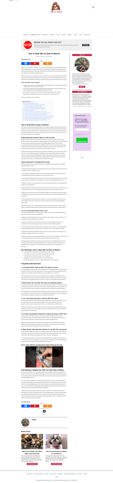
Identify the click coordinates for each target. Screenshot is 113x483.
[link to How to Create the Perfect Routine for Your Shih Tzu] (56, 441)
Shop (81, 34)
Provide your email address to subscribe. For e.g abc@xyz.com (81, 135)
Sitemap (85, 473)
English (11, 0)
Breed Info (45, 34)
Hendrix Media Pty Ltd (47, 480)
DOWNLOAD (82, 141)
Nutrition (52, 34)
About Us (82, 86)
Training (63, 34)
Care (58, 34)
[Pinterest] (34, 62)
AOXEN (42, 56)
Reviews (70, 34)
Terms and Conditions (38, 473)
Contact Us (79, 473)
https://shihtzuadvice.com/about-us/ (80, 83)
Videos (75, 34)
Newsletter (87, 34)
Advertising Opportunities (70, 473)
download (79, 120)
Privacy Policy (29, 473)
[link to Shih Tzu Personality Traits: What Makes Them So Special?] (32, 441)
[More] (47, 62)
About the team (53, 473)
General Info (49, 56)
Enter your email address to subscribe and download (81, 126)
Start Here (25, 34)
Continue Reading (32, 464)
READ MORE (85, 45)
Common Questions (35, 34)
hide (32, 101)
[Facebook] (25, 62)
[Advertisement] (56, 23)
